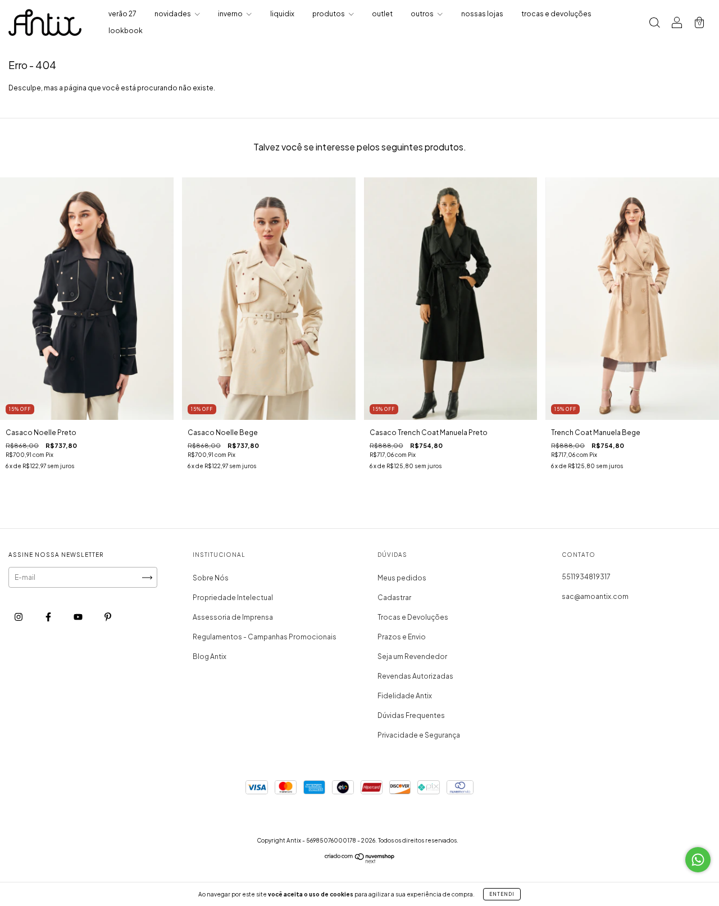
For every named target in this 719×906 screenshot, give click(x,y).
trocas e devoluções (556, 14)
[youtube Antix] (78, 617)
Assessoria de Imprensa (233, 617)
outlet (382, 14)
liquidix (282, 14)
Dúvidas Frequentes (411, 715)
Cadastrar (394, 597)
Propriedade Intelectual (233, 597)
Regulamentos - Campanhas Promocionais (264, 637)
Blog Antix (209, 656)
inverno (231, 14)
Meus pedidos (401, 578)
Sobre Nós (211, 578)
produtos (329, 14)
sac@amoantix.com (595, 596)
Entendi (502, 894)
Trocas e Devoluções (412, 617)
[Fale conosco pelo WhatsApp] (698, 859)
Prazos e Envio (401, 637)
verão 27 (122, 14)
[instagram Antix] (19, 617)
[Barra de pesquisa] (654, 24)
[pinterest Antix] (108, 617)
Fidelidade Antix (404, 696)
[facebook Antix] (49, 617)
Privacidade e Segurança (418, 735)
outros (423, 14)
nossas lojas (482, 14)
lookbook (125, 30)
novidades (173, 14)
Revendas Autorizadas (415, 676)
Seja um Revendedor (412, 656)
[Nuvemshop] (360, 861)
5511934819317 (586, 577)
